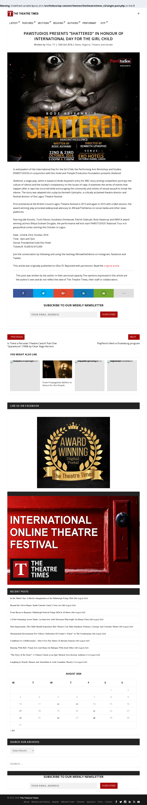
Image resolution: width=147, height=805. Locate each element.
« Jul (12, 730)
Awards (55, 801)
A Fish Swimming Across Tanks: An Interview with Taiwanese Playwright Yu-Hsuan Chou (49, 619)
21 (94, 710)
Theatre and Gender (102, 44)
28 (94, 717)
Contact (108, 801)
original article (111, 265)
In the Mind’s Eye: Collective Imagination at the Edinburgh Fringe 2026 (41, 598)
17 (20, 710)
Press (100, 801)
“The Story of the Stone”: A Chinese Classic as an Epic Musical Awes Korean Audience (48, 654)
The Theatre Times (29, 798)
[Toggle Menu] (138, 13)
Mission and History (40, 801)
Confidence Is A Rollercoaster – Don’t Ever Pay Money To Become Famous (42, 640)
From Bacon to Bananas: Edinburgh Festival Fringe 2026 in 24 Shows (40, 612)
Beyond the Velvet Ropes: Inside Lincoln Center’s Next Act (35, 605)
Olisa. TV (50, 44)
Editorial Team (68, 801)
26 (58, 717)
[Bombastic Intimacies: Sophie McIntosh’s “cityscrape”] (122, 375)
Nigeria (86, 44)
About (26, 801)
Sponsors (91, 801)
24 (20, 717)
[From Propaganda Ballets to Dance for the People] (57, 369)
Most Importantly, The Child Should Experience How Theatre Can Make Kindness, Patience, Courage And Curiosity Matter (64, 626)
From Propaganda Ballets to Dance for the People (57, 384)
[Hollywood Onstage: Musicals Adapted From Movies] (25, 375)
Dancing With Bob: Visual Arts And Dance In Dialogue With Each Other (42, 647)
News (78, 44)
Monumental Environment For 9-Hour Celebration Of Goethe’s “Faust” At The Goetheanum (50, 633)
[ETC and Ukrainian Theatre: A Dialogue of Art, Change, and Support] (89, 375)
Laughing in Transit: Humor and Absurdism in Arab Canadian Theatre (41, 661)
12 (58, 704)
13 (77, 704)
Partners (81, 801)
